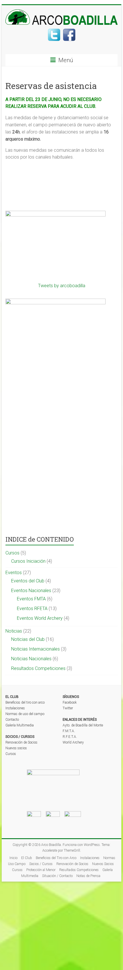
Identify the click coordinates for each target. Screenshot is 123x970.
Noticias (13, 631)
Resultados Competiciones (38, 668)
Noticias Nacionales (31, 658)
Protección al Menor (40, 870)
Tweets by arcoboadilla (61, 285)
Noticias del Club (28, 639)
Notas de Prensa (88, 876)
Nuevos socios (16, 748)
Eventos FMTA (31, 599)
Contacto (12, 720)
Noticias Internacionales (35, 649)
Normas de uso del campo (24, 714)
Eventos (13, 572)
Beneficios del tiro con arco (25, 702)
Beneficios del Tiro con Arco (56, 858)
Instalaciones (15, 708)
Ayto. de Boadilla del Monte (83, 725)
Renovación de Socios (21, 742)
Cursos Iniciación (28, 561)
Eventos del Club (27, 581)
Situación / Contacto (57, 876)
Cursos (12, 553)
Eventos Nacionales (31, 590)
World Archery (73, 742)
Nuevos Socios (103, 864)
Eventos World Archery (40, 618)
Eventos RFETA (32, 608)
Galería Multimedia (19, 725)
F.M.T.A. (69, 731)
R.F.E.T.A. (70, 737)
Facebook (70, 702)
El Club (26, 858)
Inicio (13, 858)
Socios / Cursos (41, 864)
